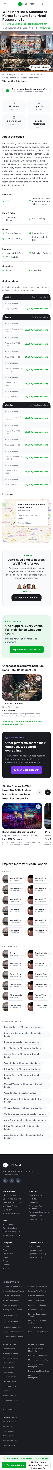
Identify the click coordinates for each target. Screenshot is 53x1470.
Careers (6, 1257)
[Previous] (39, 792)
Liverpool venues (9, 1381)
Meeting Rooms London (37, 1305)
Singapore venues (10, 1440)
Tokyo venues (8, 1436)
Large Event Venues (35, 1327)
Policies (6, 1268)
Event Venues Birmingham (38, 1371)
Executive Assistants (11, 1232)
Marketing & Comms (11, 1235)
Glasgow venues (9, 1377)
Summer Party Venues (11, 1296)
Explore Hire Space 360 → (27, 649)
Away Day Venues (10, 1305)
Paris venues (8, 1426)
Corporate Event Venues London (37, 1315)
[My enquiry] (48, 4)
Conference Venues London (14, 1286)
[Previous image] (6, 816)
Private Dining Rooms (11, 1300)
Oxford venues (8, 1405)
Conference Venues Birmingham (35, 1365)
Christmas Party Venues (37, 1291)
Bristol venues (8, 1367)
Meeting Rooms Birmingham (34, 1376)
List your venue (35, 1216)
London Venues (35, 74)
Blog (5, 1250)
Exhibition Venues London (13, 1327)
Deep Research (35, 1195)
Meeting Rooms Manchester (39, 1360)
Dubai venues (8, 1431)
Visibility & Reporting (11, 1206)
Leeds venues (8, 1372)
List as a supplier (36, 1219)
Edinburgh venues (10, 1363)
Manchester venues (10, 1353)
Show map (45, 28)
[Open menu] (5, 4)
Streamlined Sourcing (12, 1199)
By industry (7, 1210)
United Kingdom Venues (13, 74)
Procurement (8, 1224)
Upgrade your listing (37, 1254)
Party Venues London (36, 1296)
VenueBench (8, 1254)
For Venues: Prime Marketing (36, 1207)
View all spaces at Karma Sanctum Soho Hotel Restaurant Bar (22, 723)
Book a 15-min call (28, 597)
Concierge (33, 1202)
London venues (9, 1349)
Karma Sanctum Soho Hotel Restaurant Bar (26, 23)
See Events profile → (40, 317)
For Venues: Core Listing (39, 1212)
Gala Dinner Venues (10, 1322)
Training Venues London (12, 1310)
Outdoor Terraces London (13, 1336)
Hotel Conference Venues (37, 1286)
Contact (6, 1265)
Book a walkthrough (11, 1213)
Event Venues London (11, 1315)
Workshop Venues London (38, 1332)
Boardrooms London (36, 1310)
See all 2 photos (41, 67)
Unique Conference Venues (13, 1291)
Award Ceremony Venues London (37, 1321)
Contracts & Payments (12, 1202)
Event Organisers (10, 1228)
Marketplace (34, 1199)
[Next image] (39, 816)
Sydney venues (9, 1445)
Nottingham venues (10, 1400)
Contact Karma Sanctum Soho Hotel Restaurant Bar (38, 1465)
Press (5, 1261)
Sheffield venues (9, 1410)
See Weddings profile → (39, 405)
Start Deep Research (28, 769)
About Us (6, 1246)
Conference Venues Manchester (35, 1349)
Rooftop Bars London (36, 1300)
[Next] (48, 792)
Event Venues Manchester (38, 1355)
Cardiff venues (8, 1391)
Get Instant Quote (15, 1465)
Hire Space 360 (9, 1195)
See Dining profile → (40, 297)
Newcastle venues (10, 1395)
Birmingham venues (10, 1358)
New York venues (9, 1422)
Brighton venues (9, 1386)
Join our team (34, 1246)
